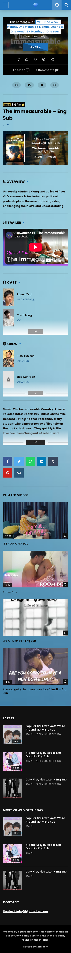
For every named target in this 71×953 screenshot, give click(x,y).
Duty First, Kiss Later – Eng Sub (46, 779)
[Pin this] (7, 473)
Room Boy (10, 592)
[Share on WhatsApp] (30, 461)
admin (29, 734)
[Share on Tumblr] (53, 461)
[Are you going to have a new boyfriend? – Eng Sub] (35, 666)
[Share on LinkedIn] (41, 461)
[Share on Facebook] (7, 461)
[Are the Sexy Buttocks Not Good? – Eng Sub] (12, 761)
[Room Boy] (35, 569)
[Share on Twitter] (19, 461)
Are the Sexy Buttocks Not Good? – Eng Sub (43, 754)
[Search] (66, 5)
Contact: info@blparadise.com (25, 911)
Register (35, 46)
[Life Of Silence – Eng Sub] (35, 617)
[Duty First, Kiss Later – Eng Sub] (12, 788)
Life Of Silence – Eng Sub (19, 641)
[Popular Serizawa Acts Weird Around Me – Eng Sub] (12, 734)
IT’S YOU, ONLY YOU (15, 543)
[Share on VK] (19, 473)
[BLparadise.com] (35, 5)
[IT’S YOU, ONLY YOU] (35, 520)
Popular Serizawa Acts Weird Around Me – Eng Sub (45, 728)
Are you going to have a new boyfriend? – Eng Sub (34, 691)
